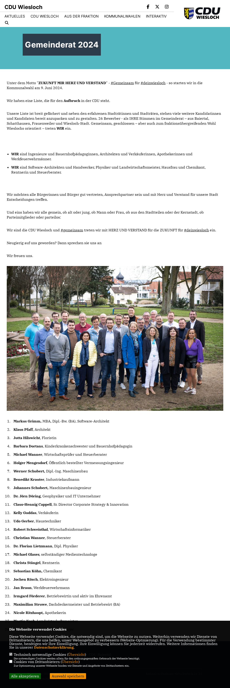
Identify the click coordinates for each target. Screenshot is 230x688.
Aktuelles (14, 16)
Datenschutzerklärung (54, 647)
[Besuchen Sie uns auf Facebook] (148, 7)
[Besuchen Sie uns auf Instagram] (166, 7)
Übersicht (76, 654)
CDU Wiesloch (45, 16)
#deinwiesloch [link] (153, 83)
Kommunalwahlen (122, 16)
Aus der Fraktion (81, 16)
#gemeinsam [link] (72, 230)
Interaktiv (156, 16)
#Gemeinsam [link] (122, 83)
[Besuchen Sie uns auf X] (157, 7)
